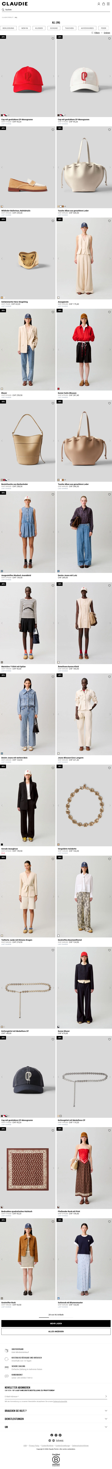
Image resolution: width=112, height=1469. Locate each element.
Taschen (69, 28)
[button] (99, 3)
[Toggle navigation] (108, 3)
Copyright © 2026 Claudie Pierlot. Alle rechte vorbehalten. (56, 1449)
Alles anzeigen (56, 1331)
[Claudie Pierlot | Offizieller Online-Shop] (14, 4)
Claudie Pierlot (7, 17)
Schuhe (54, 28)
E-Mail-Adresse (11, 1396)
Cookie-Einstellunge (62, 1446)
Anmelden (106, 1396)
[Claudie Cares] (56, 1460)
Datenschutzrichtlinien (80, 1446)
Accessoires (87, 28)
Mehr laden (56, 1323)
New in (24, 28)
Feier (103, 28)
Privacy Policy (34, 1446)
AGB (25, 1446)
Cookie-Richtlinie (47, 1446)
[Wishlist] (52, 39)
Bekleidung (8, 28)
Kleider (39, 28)
